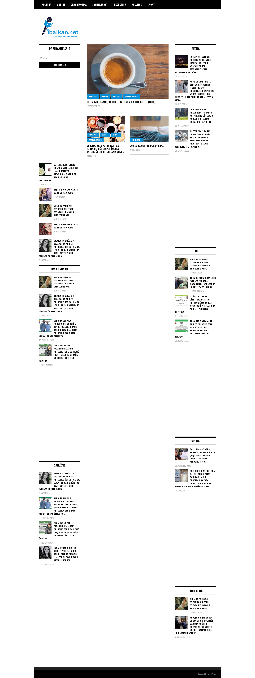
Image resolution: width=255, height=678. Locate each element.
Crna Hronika (79, 4)
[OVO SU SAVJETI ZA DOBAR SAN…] (149, 129)
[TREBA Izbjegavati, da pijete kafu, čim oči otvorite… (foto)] (128, 71)
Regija (105, 96)
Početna (46, 4)
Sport (151, 4)
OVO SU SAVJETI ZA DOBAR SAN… (147, 145)
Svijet (105, 134)
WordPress (211, 673)
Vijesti (61, 4)
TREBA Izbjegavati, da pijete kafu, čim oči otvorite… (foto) (121, 102)
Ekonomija (120, 4)
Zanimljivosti (100, 4)
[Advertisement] (162, 21)
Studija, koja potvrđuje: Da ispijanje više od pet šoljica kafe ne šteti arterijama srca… (105, 149)
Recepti (93, 96)
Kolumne (137, 4)
